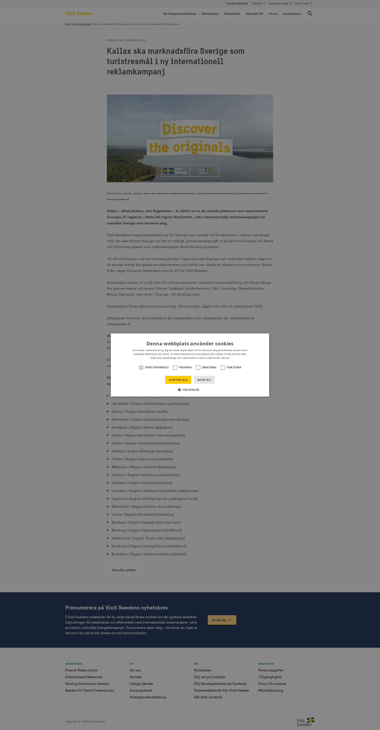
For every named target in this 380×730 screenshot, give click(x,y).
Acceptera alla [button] (178, 380)
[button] (190, 390)
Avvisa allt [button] (204, 380)
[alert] (190, 365)
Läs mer (225, 358)
